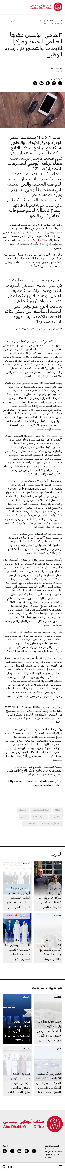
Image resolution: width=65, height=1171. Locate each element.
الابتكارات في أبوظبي (40, 810)
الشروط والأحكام (52, 1146)
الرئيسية (59, 20)
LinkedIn (41, 83)
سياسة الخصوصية (52, 1149)
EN (10, 1166)
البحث (4, 1167)
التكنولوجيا (55, 816)
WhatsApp (35, 83)
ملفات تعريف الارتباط (53, 1151)
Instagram (27, 1151)
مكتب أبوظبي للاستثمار (50, 823)
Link (60, 83)
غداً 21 (57, 810)
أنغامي (38, 239)
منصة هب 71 (29, 823)
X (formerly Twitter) (54, 83)
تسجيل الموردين (52, 1154)
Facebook (48, 83)
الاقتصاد (49, 20)
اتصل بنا (48, 1157)
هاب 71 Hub (31, 541)
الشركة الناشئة (39, 816)
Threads (34, 1151)
